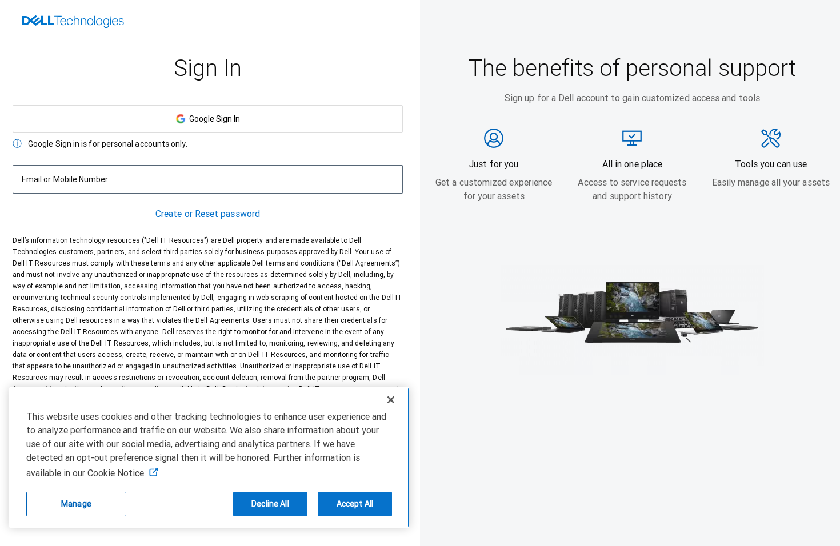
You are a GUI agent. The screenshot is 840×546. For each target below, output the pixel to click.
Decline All (270, 503)
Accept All (355, 503)
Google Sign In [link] (213, 118)
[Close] (390, 399)
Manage (76, 503)
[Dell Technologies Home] (73, 22)
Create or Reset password (207, 213)
